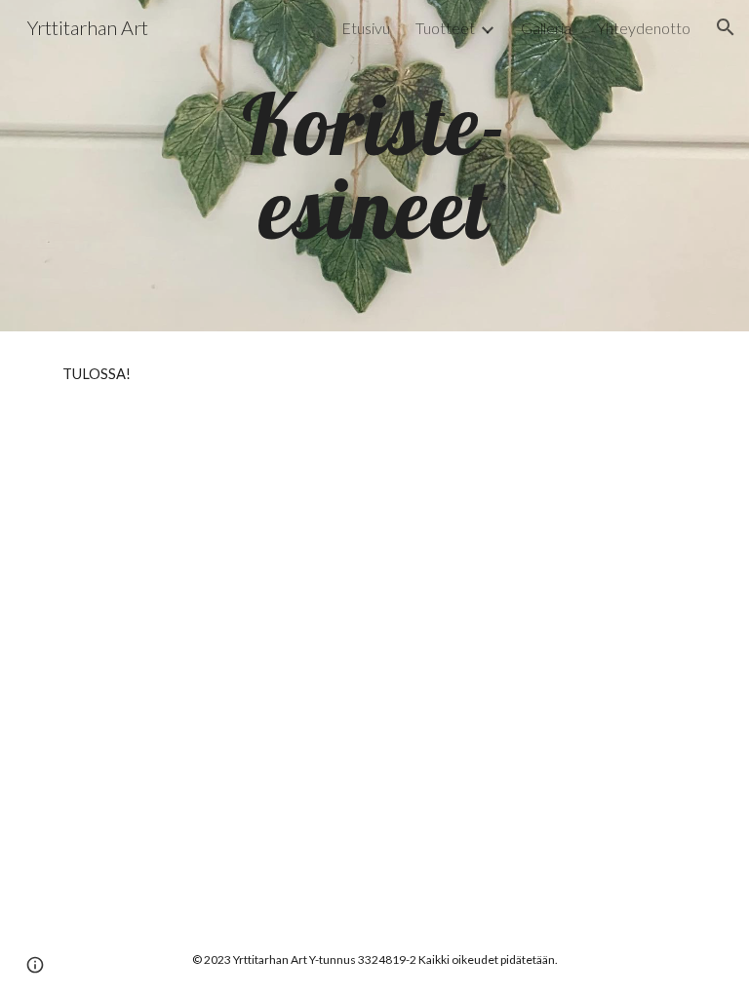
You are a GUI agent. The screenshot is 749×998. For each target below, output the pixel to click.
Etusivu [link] (365, 28)
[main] (374, 166)
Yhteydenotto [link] (643, 28)
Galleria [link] (546, 28)
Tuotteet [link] (445, 28)
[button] (725, 27)
